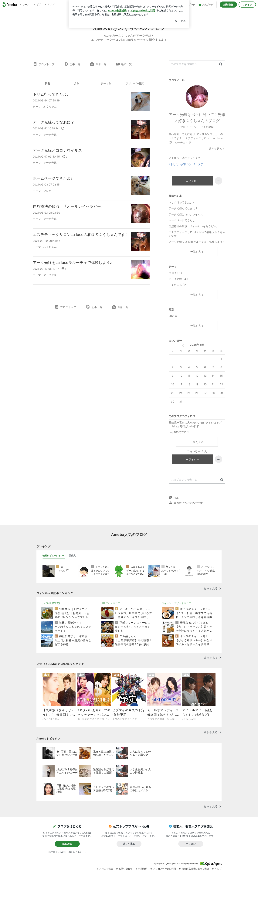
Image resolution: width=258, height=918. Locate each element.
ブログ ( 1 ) (175, 272)
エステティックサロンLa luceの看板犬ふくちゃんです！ (81, 234)
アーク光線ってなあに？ (53, 122)
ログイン (247, 4)
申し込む (191, 843)
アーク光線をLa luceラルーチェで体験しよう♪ (72, 262)
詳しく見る (129, 843)
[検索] (220, 64)
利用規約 (142, 868)
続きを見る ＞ (217, 148)
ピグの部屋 (207, 126)
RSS (176, 497)
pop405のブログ (179, 432)
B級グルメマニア (110, 603)
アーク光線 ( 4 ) (178, 278)
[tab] (53, 555)
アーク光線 (50, 134)
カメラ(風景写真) (50, 603)
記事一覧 (75, 64)
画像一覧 (101, 64)
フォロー (193, 180)
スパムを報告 (106, 868)
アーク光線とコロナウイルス (57, 150)
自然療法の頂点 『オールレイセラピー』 (69, 206)
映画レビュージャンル (53, 555)
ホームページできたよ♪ (53, 178)
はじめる (67, 843)
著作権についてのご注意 (188, 503)
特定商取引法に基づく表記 (195, 868)
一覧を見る (197, 251)
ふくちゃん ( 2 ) (178, 284)
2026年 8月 (197, 344)
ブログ (47, 190)
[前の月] (183, 345)
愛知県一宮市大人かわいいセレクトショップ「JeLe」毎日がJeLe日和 (195, 424)
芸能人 (72, 555)
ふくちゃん (50, 106)
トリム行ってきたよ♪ (51, 94)
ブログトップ (46, 64)
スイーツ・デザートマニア (176, 603)
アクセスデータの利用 (164, 868)
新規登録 (228, 4)
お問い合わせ (125, 868)
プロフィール (188, 126)
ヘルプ (218, 868)
